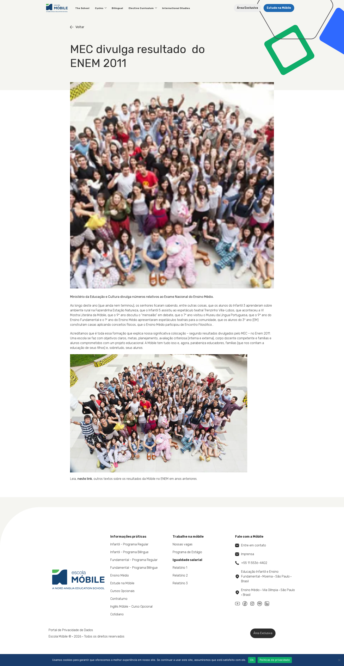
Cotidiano (117, 614)
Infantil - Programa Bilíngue (129, 552)
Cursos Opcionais (122, 591)
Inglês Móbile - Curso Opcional (131, 606)
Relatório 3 (180, 583)
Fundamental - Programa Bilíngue (134, 568)
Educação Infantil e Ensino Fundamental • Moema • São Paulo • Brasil (266, 576)
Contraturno (118, 599)
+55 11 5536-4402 (254, 563)
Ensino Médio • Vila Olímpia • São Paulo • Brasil (268, 592)
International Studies (176, 8)
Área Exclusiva (247, 8)
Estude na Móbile (279, 8)
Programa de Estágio (187, 552)
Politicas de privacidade (275, 659)
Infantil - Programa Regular (129, 544)
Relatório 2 (180, 575)
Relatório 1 (180, 568)
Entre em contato (253, 545)
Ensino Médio (119, 575)
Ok (252, 659)
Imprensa (247, 554)
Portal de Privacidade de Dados (71, 630)
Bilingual (117, 8)
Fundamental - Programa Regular (133, 560)
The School (82, 8)
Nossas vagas (183, 544)
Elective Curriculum (141, 8)
